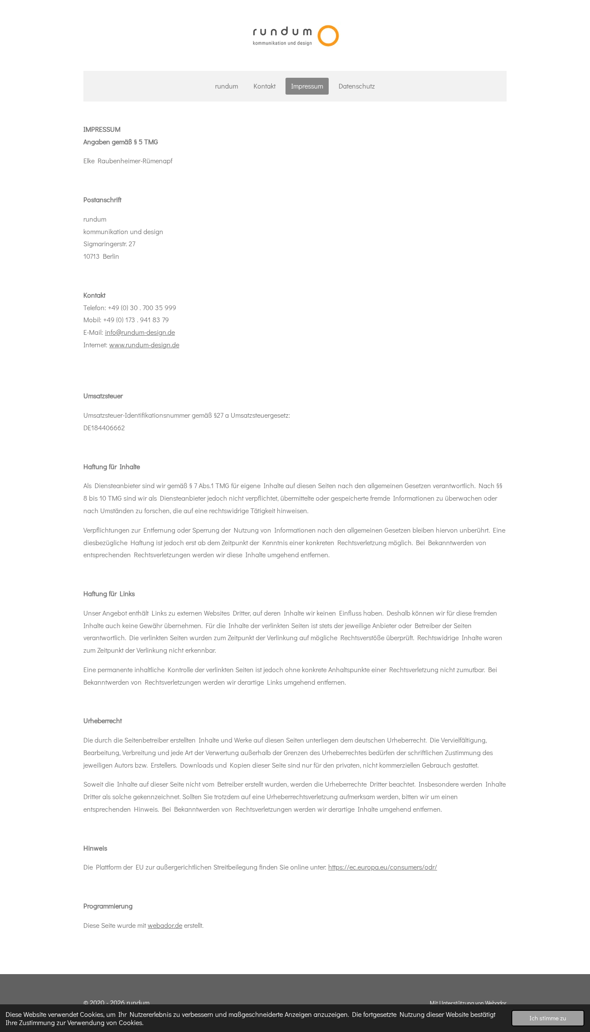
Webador (496, 1003)
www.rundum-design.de (144, 344)
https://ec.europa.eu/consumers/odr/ (382, 866)
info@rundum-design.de (140, 332)
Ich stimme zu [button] (548, 1018)
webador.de (165, 925)
